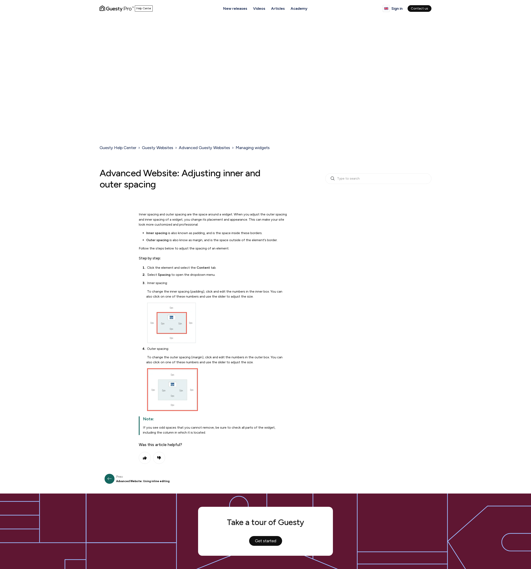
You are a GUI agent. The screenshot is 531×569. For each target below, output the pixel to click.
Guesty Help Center (118, 147)
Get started (265, 540)
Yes (145, 458)
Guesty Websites (157, 147)
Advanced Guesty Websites (204, 147)
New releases (235, 8)
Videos (259, 8)
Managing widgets (253, 147)
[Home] (117, 8)
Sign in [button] (397, 8)
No (159, 458)
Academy (299, 8)
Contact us (419, 8)
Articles (278, 8)
